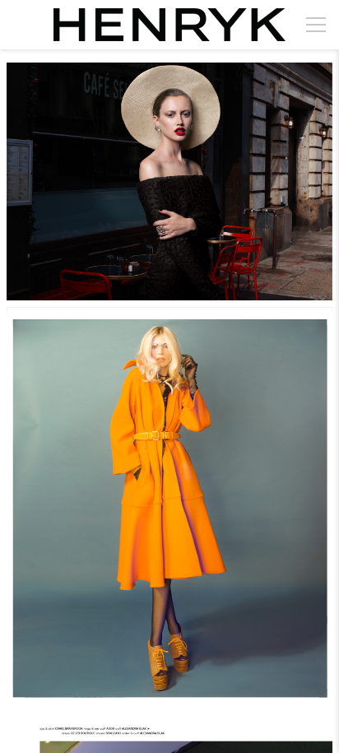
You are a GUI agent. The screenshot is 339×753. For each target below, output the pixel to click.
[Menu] (316, 24)
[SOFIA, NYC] (169, 181)
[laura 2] (169, 509)
